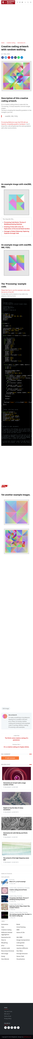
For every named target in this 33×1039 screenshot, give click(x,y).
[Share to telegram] (22, 57)
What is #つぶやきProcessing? (17, 881)
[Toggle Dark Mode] (25, 2)
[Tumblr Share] (15, 57)
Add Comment (11, 758)
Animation (11, 912)
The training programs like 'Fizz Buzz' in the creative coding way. (20, 915)
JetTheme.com (27, 1037)
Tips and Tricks (8, 1011)
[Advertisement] (16, 23)
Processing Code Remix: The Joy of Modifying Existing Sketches (18, 898)
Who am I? (7, 1014)
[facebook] (17, 2)
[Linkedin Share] (12, 57)
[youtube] (8, 1027)
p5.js (22, 904)
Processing (11, 879)
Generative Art (20, 888)
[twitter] (22, 2)
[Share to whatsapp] (18, 57)
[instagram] (20, 2)
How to (19, 904)
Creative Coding (13, 888)
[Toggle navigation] (30, 2)
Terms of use (7, 1016)
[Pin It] (9, 57)
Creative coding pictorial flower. (18, 889)
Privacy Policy (7, 1018)
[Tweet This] (5, 57)
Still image (6, 708)
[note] (18, 1027)
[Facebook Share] (2, 57)
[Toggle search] (28, 2)
